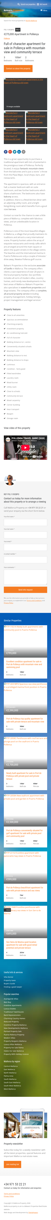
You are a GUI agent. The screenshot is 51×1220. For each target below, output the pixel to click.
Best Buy (7, 1002)
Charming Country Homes (14, 1018)
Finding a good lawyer (13, 987)
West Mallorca (10, 1089)
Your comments (9, 567)
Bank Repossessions (12, 1015)
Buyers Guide (9, 983)
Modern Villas (9, 1038)
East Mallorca (9, 1069)
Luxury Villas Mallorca (13, 1044)
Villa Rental (8, 977)
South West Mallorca (12, 1085)
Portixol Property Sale (13, 1031)
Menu (45, 10)
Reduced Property (11, 1021)
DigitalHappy (33, 1212)
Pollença (7, 38)
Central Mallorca (11, 1066)
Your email (7, 541)
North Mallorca (31, 20)
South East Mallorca (12, 1082)
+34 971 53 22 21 (15, 1184)
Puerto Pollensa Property (14, 1034)
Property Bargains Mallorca (15, 1041)
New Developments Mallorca (16, 1028)
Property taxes (10, 980)
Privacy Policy (8, 603)
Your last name (8, 529)
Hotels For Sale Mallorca (14, 1051)
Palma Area (8, 1076)
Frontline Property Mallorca (15, 1025)
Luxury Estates (10, 1008)
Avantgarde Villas (11, 999)
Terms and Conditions (34, 600)
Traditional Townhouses (14, 1012)
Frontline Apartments (13, 1005)
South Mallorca (10, 1079)
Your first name (8, 517)
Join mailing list (12, 1164)
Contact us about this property (18, 68)
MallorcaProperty (14, 10)
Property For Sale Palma (14, 1047)
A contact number (9, 554)
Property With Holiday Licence (16, 1054)
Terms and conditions (12, 1194)
